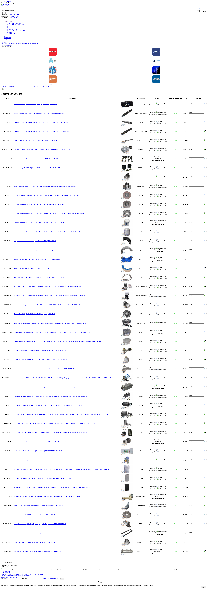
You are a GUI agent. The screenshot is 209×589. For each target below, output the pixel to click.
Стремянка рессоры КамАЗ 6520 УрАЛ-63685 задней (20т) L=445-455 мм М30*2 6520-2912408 (40, 533)
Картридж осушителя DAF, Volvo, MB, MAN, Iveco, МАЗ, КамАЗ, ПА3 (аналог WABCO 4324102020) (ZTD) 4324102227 (47, 231)
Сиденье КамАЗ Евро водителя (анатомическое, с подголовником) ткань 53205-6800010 (38, 505)
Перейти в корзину (6, 1)
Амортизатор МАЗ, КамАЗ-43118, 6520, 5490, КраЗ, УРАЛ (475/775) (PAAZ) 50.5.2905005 (39, 113)
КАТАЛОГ (10, 32)
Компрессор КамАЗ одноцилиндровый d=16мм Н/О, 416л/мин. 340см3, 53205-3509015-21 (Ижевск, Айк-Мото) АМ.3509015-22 (49, 295)
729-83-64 (14, 14)
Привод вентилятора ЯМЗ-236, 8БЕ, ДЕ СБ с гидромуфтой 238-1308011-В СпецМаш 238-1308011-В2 (42, 441)
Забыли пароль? (53, 578)
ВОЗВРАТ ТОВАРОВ (13, 29)
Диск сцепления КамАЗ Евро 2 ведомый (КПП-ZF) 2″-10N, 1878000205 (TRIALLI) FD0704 (39, 204)
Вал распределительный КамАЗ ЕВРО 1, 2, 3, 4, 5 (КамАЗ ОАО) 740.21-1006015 (36, 140)
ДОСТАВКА (10, 27)
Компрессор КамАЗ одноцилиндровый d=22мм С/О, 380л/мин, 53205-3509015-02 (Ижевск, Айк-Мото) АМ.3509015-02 (47, 305)
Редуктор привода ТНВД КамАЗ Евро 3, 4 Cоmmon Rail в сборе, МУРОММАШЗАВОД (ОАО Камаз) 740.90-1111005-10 (47, 496)
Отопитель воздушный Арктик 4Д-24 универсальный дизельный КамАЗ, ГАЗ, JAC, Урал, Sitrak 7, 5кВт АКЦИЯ (45, 387)
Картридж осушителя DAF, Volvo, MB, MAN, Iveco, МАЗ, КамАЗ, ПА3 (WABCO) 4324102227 (40, 222)
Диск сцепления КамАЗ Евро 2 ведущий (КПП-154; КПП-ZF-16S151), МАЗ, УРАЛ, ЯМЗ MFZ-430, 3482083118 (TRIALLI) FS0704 (50, 213)
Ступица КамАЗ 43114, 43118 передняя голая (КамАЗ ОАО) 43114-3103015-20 (35, 542)
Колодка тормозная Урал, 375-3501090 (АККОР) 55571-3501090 (31, 268)
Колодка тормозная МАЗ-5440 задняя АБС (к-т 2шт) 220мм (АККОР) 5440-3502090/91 (38, 259)
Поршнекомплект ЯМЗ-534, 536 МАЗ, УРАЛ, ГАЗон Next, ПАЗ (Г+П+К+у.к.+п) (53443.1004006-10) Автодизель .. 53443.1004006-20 (50, 432)
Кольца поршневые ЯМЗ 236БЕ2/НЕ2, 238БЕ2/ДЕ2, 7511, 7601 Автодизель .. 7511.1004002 (39, 277)
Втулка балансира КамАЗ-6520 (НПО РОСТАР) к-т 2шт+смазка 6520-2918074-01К (37, 168)
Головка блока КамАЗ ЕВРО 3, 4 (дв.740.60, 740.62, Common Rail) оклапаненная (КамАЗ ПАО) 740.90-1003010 (45, 186)
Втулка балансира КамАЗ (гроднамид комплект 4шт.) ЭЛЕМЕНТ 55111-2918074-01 (37, 158)
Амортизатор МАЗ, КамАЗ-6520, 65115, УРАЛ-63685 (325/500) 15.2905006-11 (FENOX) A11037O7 (41, 122)
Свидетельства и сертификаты (41, 86)
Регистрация (45, 578)
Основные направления (7, 86)
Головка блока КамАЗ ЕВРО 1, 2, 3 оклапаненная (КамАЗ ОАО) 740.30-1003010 (36, 177)
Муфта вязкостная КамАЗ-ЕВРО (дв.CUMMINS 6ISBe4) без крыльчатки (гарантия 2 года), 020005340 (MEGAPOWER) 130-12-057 (50, 323)
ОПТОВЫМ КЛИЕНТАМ (14, 23)
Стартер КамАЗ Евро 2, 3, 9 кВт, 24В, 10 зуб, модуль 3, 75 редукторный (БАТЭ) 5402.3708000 (40, 524)
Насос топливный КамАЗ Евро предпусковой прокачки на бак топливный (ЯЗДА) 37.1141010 (40, 350)
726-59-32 (14, 17)
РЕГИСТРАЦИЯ (5, 5)
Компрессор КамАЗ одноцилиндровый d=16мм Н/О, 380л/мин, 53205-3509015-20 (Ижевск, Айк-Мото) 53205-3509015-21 (47, 286)
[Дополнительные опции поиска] (203, 10)
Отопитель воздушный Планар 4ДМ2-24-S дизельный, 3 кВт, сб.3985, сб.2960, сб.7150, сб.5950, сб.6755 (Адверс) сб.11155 (48, 405)
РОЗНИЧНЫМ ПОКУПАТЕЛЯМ (16, 24)
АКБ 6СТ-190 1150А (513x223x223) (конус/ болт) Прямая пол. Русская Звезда (35, 104)
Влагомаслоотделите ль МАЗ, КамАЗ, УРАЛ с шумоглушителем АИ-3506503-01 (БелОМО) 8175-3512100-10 (44, 149)
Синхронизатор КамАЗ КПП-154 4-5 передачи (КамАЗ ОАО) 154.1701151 (34, 514)
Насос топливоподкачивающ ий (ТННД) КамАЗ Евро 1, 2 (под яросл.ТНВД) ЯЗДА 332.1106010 (40, 359)
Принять (204, 587)
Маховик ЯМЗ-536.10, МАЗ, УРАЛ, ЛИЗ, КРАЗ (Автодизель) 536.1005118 (34, 314)
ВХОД (13, 5)
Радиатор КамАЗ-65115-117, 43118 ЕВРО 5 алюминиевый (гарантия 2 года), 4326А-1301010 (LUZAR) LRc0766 (45, 478)
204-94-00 (14, 16)
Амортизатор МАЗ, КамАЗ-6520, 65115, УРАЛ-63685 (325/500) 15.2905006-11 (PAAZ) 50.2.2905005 (41, 131)
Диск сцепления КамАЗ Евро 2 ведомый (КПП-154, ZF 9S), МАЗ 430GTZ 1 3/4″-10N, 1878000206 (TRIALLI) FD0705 (46, 195)
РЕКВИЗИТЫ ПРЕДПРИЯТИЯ (16, 30)
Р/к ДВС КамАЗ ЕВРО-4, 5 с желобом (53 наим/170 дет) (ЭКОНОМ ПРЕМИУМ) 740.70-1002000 (41, 460)
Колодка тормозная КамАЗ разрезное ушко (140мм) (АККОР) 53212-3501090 (35, 241)
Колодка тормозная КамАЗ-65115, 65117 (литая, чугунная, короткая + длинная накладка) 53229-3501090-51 (43, 250)
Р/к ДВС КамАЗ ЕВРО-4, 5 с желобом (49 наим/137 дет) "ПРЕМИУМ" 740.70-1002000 (38, 451)
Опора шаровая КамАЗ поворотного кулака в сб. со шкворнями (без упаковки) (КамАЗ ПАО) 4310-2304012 (44, 368)
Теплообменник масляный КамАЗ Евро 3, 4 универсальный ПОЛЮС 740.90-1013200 (37, 551)
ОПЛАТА (10, 26)
